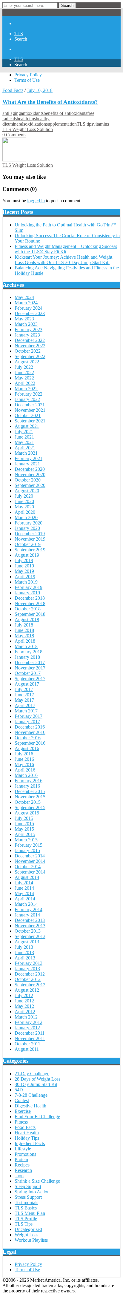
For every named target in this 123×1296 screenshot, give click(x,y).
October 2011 (27, 1043)
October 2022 (28, 351)
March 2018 (26, 646)
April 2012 (25, 1011)
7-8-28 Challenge (31, 1095)
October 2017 (28, 673)
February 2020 (28, 522)
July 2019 (24, 560)
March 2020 (26, 517)
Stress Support (28, 1197)
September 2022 (30, 356)
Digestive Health (30, 1105)
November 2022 (30, 345)
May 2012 (24, 1006)
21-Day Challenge (32, 1073)
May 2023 (24, 318)
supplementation (61, 123)
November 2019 (30, 538)
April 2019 (25, 576)
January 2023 (27, 334)
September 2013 (30, 936)
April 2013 (25, 957)
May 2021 (24, 442)
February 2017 (28, 716)
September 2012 (30, 984)
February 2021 (28, 458)
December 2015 (30, 791)
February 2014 (28, 909)
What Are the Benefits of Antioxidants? (50, 102)
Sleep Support (28, 1186)
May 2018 (24, 635)
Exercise (23, 1111)
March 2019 (26, 581)
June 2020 (24, 501)
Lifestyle (23, 1148)
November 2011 (30, 1038)
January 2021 (27, 463)
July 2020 (24, 496)
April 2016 (25, 769)
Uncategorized (28, 1229)
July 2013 (24, 947)
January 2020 (27, 528)
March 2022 (26, 388)
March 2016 (26, 775)
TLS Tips (24, 1223)
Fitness (21, 1121)
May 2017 (24, 700)
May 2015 (24, 828)
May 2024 (24, 297)
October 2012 (28, 979)
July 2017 (24, 689)
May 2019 (24, 571)
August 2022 (27, 361)
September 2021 (30, 420)
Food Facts (12, 90)
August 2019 (27, 555)
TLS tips (85, 123)
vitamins (101, 123)
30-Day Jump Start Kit (36, 1084)
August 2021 (27, 426)
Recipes (22, 1164)
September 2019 (30, 549)
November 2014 (30, 861)
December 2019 (30, 533)
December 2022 (30, 340)
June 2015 (24, 823)
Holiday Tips (27, 1138)
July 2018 (24, 624)
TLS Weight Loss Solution (27, 129)
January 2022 (27, 399)
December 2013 (30, 920)
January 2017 (27, 721)
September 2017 (30, 678)
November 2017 (30, 667)
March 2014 (26, 904)
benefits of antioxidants (65, 113)
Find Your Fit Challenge (37, 1116)
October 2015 (28, 802)
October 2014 (28, 866)
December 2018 (30, 598)
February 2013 (28, 963)
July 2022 (24, 367)
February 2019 (28, 587)
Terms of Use (27, 80)
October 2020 (28, 479)
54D (19, 1089)
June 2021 (24, 436)
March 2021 (26, 453)
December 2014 (30, 855)
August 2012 (27, 990)
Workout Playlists (31, 1240)
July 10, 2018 (40, 90)
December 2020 (30, 469)
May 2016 (24, 764)
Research (23, 1170)
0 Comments (14, 134)
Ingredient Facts (30, 1143)
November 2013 (30, 925)
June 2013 (24, 952)
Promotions (25, 1154)
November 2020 (30, 474)
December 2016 (30, 726)
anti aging (11, 113)
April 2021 (25, 447)
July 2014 (24, 882)
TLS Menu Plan (30, 1213)
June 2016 (24, 759)
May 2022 (24, 377)
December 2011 (29, 1033)
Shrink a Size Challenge (37, 1181)
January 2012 (27, 1027)
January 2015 (27, 850)
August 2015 (27, 812)
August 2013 (27, 941)
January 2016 (27, 786)
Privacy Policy (28, 74)
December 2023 (30, 313)
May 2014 (24, 893)
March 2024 (26, 302)
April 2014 (25, 898)
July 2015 (24, 818)
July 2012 (24, 995)
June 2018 (24, 630)
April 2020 (25, 512)
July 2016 (24, 753)
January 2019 (27, 592)
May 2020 (24, 506)
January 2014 (27, 914)
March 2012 (26, 1016)
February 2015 (28, 845)
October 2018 (28, 608)
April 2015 (25, 834)
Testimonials (26, 1202)
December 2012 (30, 973)
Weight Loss (26, 1234)
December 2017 (30, 662)
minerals (17, 123)
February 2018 (28, 651)
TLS (18, 33)
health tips (26, 118)
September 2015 (30, 807)
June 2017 (24, 694)
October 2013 (28, 931)
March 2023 (26, 324)
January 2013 (27, 968)
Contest (22, 1100)
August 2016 (27, 748)
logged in (36, 200)
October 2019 (28, 544)
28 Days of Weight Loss (37, 1078)
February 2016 (28, 780)
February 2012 (28, 1022)
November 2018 (30, 603)
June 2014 (24, 888)
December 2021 (30, 404)
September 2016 (30, 743)
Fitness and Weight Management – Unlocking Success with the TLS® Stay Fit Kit (66, 249)
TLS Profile (26, 1218)
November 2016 (30, 732)
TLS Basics (26, 1207)
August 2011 (27, 1049)
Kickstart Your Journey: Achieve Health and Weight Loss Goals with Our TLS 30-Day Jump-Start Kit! (63, 259)
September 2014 (30, 871)
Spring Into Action (32, 1191)
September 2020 (30, 485)
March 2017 (26, 710)
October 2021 (28, 415)
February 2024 (28, 308)
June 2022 (24, 372)
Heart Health (27, 1132)
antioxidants (32, 113)
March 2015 (26, 839)
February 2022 (28, 393)
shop (19, 1175)
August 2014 (27, 877)
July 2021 (24, 431)
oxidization (35, 123)
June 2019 (24, 565)
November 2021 (30, 410)
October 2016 (28, 737)
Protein (21, 1159)
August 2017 (27, 683)
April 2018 (25, 641)
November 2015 (30, 796)
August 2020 (27, 490)
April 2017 (25, 705)
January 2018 (27, 657)
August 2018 (27, 619)
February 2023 (28, 329)
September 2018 (30, 614)
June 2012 (24, 1000)
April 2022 (25, 383)
